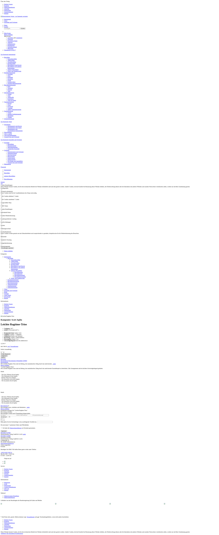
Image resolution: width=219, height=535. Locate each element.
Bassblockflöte (11, 63)
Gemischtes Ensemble (13, 149)
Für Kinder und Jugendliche (15, 161)
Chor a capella (8, 134)
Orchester (6, 150)
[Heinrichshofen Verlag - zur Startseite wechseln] (14, 16)
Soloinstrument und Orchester (16, 152)
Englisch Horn (11, 82)
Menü (5, 25)
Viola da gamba (12, 100)
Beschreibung (4, 360)
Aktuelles (6, 9)
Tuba (9, 91)
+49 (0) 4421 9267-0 (6, 452)
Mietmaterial (7, 164)
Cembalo (10, 108)
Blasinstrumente (12, 145)
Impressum (7, 482)
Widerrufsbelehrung (9, 7)
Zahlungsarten (11, 44)
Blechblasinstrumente (10, 85)
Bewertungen (12, 360)
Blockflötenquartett (19, 275)
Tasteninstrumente (9, 102)
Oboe (9, 76)
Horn (9, 86)
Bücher (6, 298)
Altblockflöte (11, 60)
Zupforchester (11, 158)
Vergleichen (4, 355)
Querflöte (10, 74)
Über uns (6, 488)
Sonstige (6, 293)
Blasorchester (11, 156)
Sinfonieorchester (12, 153)
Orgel (9, 105)
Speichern (3, 431)
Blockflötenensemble (20, 277)
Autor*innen (7, 295)
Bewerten (3, 359)
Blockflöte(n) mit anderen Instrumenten (14, 67)
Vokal (5, 289)
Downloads (7, 296)
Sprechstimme (8, 132)
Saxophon (10, 79)
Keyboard (10, 106)
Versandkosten (31, 517)
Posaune (10, 89)
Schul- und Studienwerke (14, 71)
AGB (5, 484)
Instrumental (7, 257)
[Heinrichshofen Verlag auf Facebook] (4, 461)
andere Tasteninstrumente (14, 109)
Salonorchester (11, 159)
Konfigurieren (19, 533)
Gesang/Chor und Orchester (11, 137)
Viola (9, 96)
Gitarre (9, 112)
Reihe (5, 292)
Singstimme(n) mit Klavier (15, 126)
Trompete (10, 88)
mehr (54, 364)
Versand (6, 473)
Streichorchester (12, 155)
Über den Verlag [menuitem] (8, 7)
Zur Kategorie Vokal (6, 121)
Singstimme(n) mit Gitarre (15, 127)
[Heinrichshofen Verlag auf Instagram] (4, 463)
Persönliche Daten (12, 41)
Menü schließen (8, 34)
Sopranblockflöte (12, 59)
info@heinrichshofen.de (7, 443)
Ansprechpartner (8, 12)
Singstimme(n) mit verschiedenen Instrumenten (15, 129)
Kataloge (6, 6)
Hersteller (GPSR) (22, 360)
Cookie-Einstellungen (10, 487)
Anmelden (11, 38)
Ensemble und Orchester (10, 290)
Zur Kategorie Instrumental (8, 54)
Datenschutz (7, 10)
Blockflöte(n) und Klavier (14, 65)
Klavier (10, 103)
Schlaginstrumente (9, 119)
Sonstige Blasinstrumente (14, 83)
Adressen (10, 42)
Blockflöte (7, 57)
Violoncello (11, 97)
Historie (6, 13)
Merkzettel (10, 48)
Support (6, 476)
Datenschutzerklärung (15, 428)
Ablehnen (3, 533)
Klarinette (10, 77)
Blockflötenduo (18, 272)
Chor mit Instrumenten (10, 135)
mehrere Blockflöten (13, 69)
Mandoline (10, 115)
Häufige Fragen (8, 4)
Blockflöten (11, 144)
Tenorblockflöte (12, 62)
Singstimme (7, 124)
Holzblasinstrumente (9, 72)
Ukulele (10, 117)
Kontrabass (11, 99)
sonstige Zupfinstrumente (14, 114)
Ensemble (6, 142)
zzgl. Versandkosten (12, 346)
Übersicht (10, 39)
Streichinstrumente (9, 92)
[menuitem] (111, 4)
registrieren (19, 38)
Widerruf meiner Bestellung (11, 496)
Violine (9, 94)
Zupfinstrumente (8, 111)
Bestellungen (11, 45)
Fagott (9, 80)
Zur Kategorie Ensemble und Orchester (11, 140)
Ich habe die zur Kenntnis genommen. (19, 428)
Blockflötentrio (18, 273)
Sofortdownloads (12, 47)
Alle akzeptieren (10, 533)
